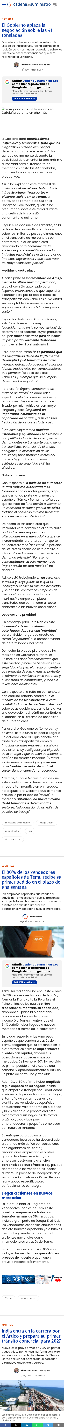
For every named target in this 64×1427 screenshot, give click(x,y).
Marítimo (7, 1324)
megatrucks (12, 831)
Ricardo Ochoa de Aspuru (36, 64)
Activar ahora (23, 98)
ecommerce (28, 1298)
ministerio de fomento (17, 822)
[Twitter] (16, 1425)
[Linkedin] (26, 1425)
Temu (8, 1298)
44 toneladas (12, 839)
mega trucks (47, 822)
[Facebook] (5, 1425)
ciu (30, 831)
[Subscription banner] (32, 1287)
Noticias (7, 19)
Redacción (36, 916)
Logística (8, 865)
